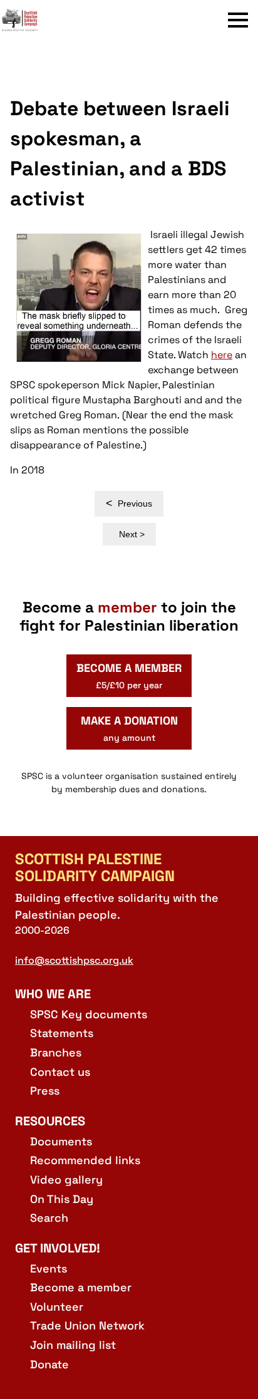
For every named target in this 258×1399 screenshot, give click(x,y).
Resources (50, 1121)
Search (49, 1218)
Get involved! (57, 1248)
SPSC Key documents (88, 1014)
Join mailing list (73, 1345)
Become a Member (129, 676)
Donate (49, 1364)
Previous (129, 503)
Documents (61, 1141)
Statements (61, 1033)
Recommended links (85, 1160)
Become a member (81, 1287)
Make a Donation (129, 728)
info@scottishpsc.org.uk (74, 960)
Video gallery (66, 1179)
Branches (55, 1052)
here (221, 354)
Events (48, 1268)
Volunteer (56, 1306)
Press (44, 1090)
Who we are (53, 994)
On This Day (61, 1199)
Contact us (60, 1072)
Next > (132, 534)
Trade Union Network (87, 1325)
